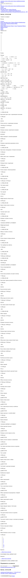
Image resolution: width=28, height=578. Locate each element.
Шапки (24, 25)
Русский (4, 8)
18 (18, 64)
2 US (3, 58)
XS (10, 97)
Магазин (14, 9)
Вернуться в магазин (6, 551)
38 (5, 75)
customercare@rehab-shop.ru (15, 10)
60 (9, 66)
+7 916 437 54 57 (4, 10)
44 (2, 76)
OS (3, 103)
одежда (6, 1)
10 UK (12, 56)
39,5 (7, 91)
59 (2, 66)
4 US (3, 60)
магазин (23, 1)
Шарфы (2, 27)
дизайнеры (18, 1)
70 (2, 70)
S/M (3, 106)
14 (15, 56)
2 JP (9, 69)
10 (6, 56)
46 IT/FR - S (9, 87)
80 (9, 70)
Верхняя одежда (7, 22)
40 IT (15, 85)
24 (8, 73)
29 (8, 79)
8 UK (15, 88)
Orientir (13, 575)
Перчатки (8, 25)
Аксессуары (3, 24)
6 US (3, 88)
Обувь (2, 28)
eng (1, 8)
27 (5, 79)
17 (9, 64)
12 (2, 69)
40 (8, 75)
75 (5, 70)
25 (2, 79)
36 (2, 75)
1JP (6, 69)
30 (15, 58)
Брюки (2, 22)
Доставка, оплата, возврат (6, 9)
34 (2, 82)
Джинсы (13, 22)
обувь (9, 1)
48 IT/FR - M (16, 87)
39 (8, 82)
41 (11, 82)
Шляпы (5, 27)
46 (11, 60)
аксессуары (13, 1)
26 (11, 73)
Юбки (16, 23)
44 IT (3, 87)
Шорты (12, 23)
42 (11, 75)
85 (2, 94)
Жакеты (17, 22)
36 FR (3, 85)
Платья (2, 23)
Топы (5, 23)
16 (18, 63)
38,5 (3, 91)
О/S (15, 66)
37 (5, 82)
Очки (5, 25)
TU (3, 109)
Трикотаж (9, 23)
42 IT (22, 85)
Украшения (19, 25)
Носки (2, 25)
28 (12, 69)
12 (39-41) (10, 63)
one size (4, 100)
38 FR (8, 85)
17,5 (15, 64)
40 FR (7, 60)
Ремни (12, 25)
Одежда (2, 21)
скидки (2, 2)
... (3, 544)
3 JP (7, 58)
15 (15, 63)
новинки (3, 1)
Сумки (15, 25)
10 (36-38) (4, 63)
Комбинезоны (22, 22)
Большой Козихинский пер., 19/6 (20, 11)
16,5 (3, 64)
